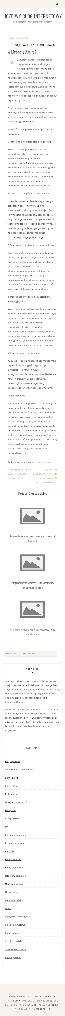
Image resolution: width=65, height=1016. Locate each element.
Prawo (8, 908)
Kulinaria (9, 851)
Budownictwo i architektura (19, 769)
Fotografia (10, 810)
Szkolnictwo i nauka (15, 949)
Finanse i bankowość (16, 802)
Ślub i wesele (12, 933)
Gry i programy (12, 818)
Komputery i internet (18, 38)
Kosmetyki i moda (14, 843)
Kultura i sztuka (13, 859)
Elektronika (11, 794)
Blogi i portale (12, 761)
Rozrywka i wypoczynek (17, 916)
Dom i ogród (11, 778)
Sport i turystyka (14, 941)
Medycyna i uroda (14, 884)
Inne (7, 827)
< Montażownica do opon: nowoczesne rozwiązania (19, 473)
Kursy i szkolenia (14, 867)
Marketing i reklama (15, 876)
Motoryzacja (11, 892)
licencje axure (43, 461)
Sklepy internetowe (15, 925)
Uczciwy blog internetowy (32, 16)
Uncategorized (13, 957)
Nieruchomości (13, 900)
